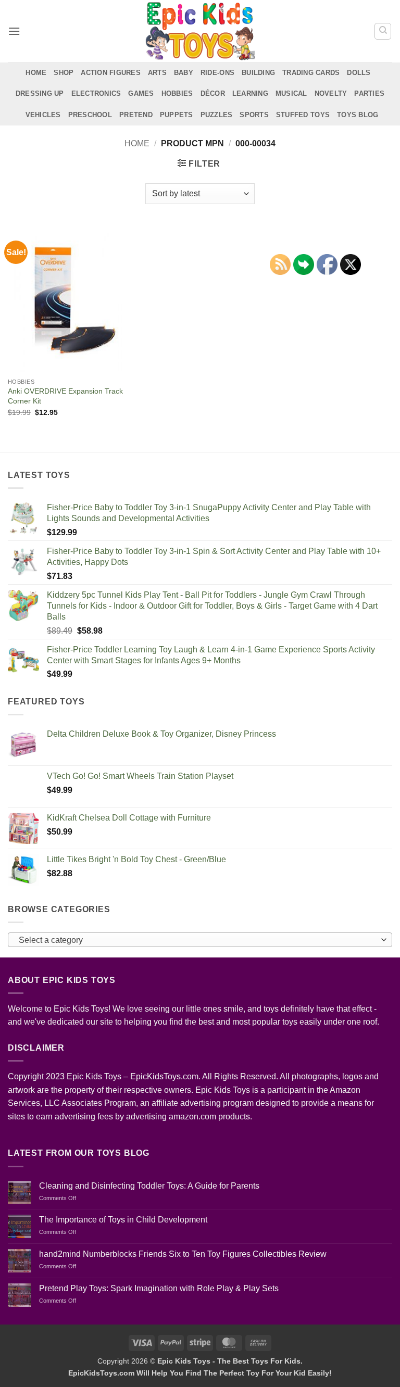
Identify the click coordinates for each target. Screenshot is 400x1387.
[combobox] (200, 939)
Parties (369, 93)
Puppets (176, 115)
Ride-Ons (217, 73)
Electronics (96, 93)
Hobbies (177, 93)
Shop (63, 73)
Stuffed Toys (303, 115)
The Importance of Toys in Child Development (123, 1219)
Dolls (358, 73)
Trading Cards (311, 73)
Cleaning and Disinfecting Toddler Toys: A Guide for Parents (149, 1185)
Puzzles (217, 115)
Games (141, 93)
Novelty (331, 93)
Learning (250, 93)
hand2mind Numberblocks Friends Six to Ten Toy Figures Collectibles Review (183, 1254)
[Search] (382, 31)
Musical (291, 93)
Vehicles (43, 115)
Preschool (90, 115)
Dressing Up (40, 93)
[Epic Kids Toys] (200, 31)
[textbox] (197, 940)
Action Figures (111, 73)
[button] (14, 31)
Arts (157, 73)
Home (36, 73)
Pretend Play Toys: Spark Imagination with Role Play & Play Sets (159, 1288)
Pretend (136, 115)
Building (258, 73)
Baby (183, 73)
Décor (213, 93)
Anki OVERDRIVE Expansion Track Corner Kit (65, 396)
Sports (254, 115)
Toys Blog (357, 115)
